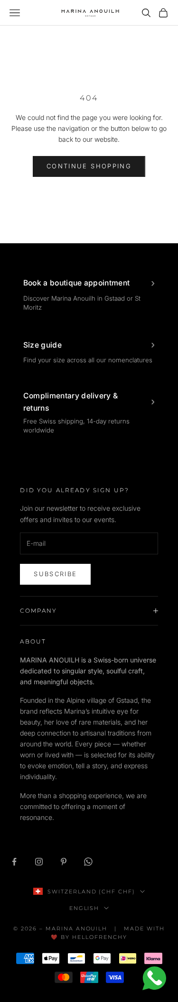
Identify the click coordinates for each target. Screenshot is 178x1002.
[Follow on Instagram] (39, 861)
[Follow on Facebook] (14, 861)
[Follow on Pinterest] (63, 861)
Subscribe (55, 574)
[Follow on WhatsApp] (88, 861)
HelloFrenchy (99, 937)
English (84, 908)
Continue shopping (89, 166)
